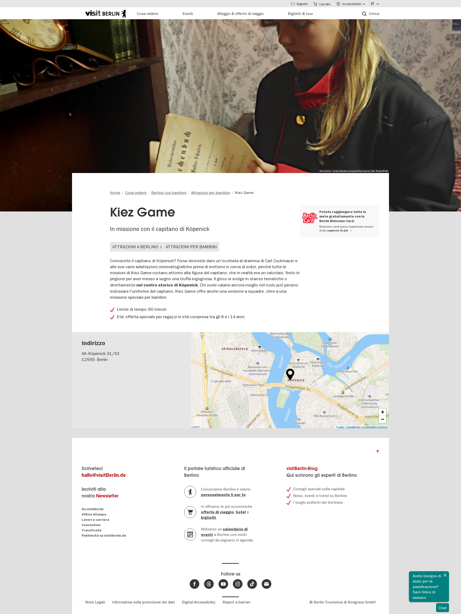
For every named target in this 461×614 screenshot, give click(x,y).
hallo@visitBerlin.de (104, 475)
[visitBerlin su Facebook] (194, 584)
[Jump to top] (377, 453)
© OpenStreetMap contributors (374, 427)
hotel (241, 512)
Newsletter (107, 496)
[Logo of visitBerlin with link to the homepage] (105, 13)
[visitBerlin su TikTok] (252, 584)
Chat (442, 607)
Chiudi (445, 575)
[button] (290, 374)
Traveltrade (92, 530)
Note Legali (95, 602)
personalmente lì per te (223, 494)
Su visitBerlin (92, 509)
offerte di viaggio (217, 512)
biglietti (208, 517)
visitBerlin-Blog (301, 468)
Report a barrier (236, 602)
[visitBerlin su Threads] (209, 584)
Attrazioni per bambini (191, 246)
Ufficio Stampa (94, 514)
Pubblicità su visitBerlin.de (104, 535)
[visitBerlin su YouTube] (223, 584)
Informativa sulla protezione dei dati (143, 602)
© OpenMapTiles (353, 427)
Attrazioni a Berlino (135, 246)
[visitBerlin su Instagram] (238, 584)
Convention (91, 525)
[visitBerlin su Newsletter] (266, 584)
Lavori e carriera (95, 520)
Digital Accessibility (198, 602)
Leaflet (341, 427)
